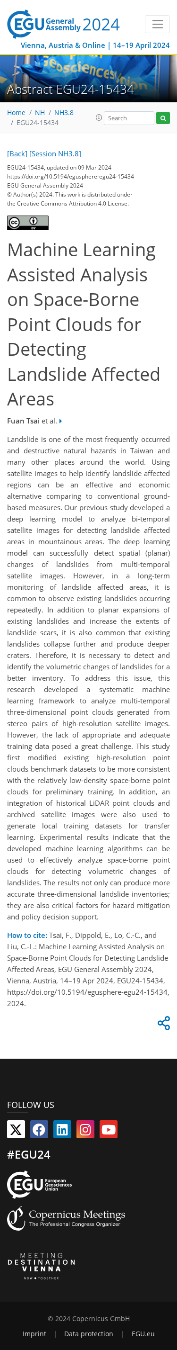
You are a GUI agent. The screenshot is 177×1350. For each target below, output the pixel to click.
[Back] (17, 153)
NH (40, 112)
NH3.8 (64, 112)
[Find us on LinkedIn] (62, 1131)
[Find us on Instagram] (85, 1131)
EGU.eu (143, 1334)
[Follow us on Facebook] (39, 1131)
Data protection (88, 1334)
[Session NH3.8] (55, 153)
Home (16, 112)
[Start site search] (163, 118)
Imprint (34, 1334)
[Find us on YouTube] (109, 1131)
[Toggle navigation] (157, 24)
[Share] (162, 1025)
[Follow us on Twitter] (16, 1131)
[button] (99, 117)
